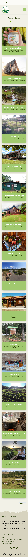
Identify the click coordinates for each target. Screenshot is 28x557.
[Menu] (24, 9)
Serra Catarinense (15, 80)
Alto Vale (16, 464)
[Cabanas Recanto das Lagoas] (14, 95)
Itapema (21, 435)
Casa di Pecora (14, 284)
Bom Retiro (22, 80)
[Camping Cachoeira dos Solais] (14, 183)
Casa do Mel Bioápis (14, 314)
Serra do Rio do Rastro (16, 286)
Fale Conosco (5, 538)
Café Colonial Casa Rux (14, 166)
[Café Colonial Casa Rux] (14, 154)
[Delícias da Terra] (14, 332)
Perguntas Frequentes (8, 543)
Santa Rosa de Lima (14, 51)
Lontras (20, 464)
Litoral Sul (14, 406)
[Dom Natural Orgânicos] (14, 392)
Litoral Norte (15, 435)
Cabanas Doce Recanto (14, 78)
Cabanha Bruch (14, 136)
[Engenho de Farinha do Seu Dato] (14, 421)
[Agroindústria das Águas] (14, 36)
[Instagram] (11, 548)
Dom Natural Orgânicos (14, 404)
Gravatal (14, 317)
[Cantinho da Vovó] (14, 241)
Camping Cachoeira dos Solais (14, 195)
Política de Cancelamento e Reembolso (12, 539)
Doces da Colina (14, 374)
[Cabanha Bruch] (14, 124)
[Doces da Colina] (14, 362)
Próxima (22, 503)
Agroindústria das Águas (14, 48)
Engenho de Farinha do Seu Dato (14, 433)
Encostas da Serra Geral (17, 50)
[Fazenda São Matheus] (14, 479)
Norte (14, 168)
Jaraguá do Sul (19, 168)
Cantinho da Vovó (14, 253)
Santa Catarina (7, 50)
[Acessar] (2, 2)
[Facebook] (14, 548)
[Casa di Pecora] (14, 271)
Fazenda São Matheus (14, 491)
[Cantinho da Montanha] (14, 212)
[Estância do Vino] (14, 450)
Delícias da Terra (14, 344)
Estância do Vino (14, 462)
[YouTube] (17, 548)
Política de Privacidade (8, 541)
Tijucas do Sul (19, 197)
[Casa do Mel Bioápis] (14, 302)
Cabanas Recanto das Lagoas (14, 107)
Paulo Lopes (20, 406)
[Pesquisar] (24, 2)
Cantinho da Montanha (14, 224)
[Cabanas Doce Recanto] (14, 66)
